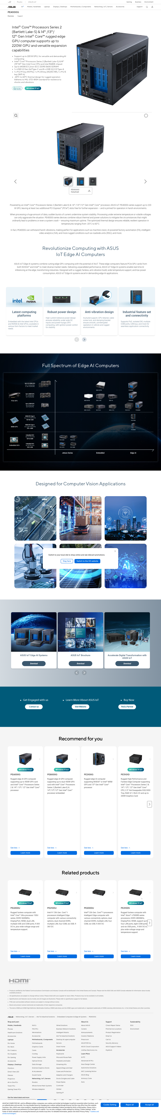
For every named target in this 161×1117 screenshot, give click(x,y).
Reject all (130, 1105)
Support (20, 16)
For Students (12, 1054)
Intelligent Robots (62, 1032)
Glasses (10, 1075)
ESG (131, 1025)
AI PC (83, 1057)
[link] (12, 7)
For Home (11, 1043)
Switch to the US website (87, 561)
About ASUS (85, 1025)
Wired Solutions (61, 1025)
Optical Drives (37, 1061)
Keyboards (60, 1054)
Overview (11, 16)
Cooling (35, 1054)
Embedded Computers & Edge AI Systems (72, 1017)
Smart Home (60, 1047)
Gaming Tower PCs (14, 1089)
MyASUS (109, 1050)
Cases (34, 1050)
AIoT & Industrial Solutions (65, 1036)
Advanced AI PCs (87, 1061)
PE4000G (13, 12)
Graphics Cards (37, 1047)
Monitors (11, 1068)
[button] (129, 2)
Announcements (86, 1032)
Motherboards (37, 1043)
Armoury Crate (86, 1078)
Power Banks (60, 1082)
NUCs (34, 1025)
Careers (84, 1029)
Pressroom (85, 1040)
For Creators (12, 1050)
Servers (59, 1043)
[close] (115, 551)
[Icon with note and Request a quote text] (17, 89)
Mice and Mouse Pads (64, 1057)
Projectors (11, 1079)
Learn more (25, 853)
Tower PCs (11, 1086)
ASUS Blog (85, 1075)
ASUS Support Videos (113, 1047)
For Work (11, 1047)
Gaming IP (60, 1093)
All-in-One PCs (13, 1082)
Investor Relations (87, 1036)
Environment (148, 2)
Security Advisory (112, 1043)
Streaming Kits (61, 1064)
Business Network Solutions (66, 1029)
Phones (10, 1029)
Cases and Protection (63, 1071)
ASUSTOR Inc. (86, 1043)
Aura (83, 1082)
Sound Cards (36, 1075)
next (84, 339)
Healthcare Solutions (15, 1033)
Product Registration (113, 1032)
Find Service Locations (114, 1029)
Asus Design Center (88, 1064)
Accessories (12, 1036)
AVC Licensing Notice (88, 1071)
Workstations (36, 1032)
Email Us (109, 1036)
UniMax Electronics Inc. (89, 1050)
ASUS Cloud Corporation (90, 1047)
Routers (35, 1082)
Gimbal (58, 1089)
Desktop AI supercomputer (65, 1040)
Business (138, 2)
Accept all (149, 1105)
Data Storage (36, 1064)
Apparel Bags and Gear (64, 1068)
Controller (60, 1086)
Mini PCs (35, 1029)
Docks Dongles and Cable (65, 1079)
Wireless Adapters (38, 1089)
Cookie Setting (109, 1105)
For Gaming (12, 1057)
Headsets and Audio (63, 1061)
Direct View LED (13, 1072)
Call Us (108, 1040)
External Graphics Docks (40, 1068)
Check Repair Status (113, 1025)
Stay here (67, 561)
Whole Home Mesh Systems (42, 1086)
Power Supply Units (39, 1057)
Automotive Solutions (88, 1068)
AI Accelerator (37, 1071)
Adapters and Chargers (64, 1075)
